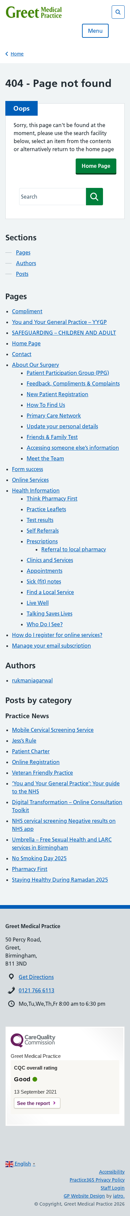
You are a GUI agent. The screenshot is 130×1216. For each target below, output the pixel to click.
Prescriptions (42, 541)
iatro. (119, 1196)
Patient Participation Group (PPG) (68, 372)
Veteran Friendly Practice (42, 772)
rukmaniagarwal (32, 680)
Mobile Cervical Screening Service (53, 730)
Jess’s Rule (24, 740)
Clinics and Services (50, 560)
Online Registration (36, 762)
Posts (22, 273)
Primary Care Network (54, 415)
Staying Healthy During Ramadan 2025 (60, 879)
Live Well (38, 602)
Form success (27, 469)
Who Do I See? (45, 624)
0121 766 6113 (36, 990)
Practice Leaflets (46, 509)
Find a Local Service (50, 592)
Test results (40, 520)
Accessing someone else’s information (73, 447)
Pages (23, 252)
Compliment (27, 311)
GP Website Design (84, 1196)
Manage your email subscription (51, 645)
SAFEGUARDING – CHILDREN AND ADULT (64, 332)
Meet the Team (45, 458)
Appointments (44, 570)
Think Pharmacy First (52, 498)
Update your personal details (62, 426)
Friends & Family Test (52, 437)
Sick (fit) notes (44, 581)
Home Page (96, 165)
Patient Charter (31, 751)
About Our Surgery (35, 364)
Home (17, 54)
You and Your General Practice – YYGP (59, 322)
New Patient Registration (57, 394)
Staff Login (113, 1188)
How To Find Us (46, 405)
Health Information (36, 490)
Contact (21, 354)
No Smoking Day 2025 (39, 858)
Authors (26, 263)
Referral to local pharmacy (73, 549)
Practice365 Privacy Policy (97, 1180)
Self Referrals (43, 530)
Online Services (30, 479)
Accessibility (112, 1172)
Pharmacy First (29, 869)
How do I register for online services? (57, 635)
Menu (95, 30)
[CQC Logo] (33, 1045)
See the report (33, 1103)
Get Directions (36, 977)
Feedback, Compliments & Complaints (73, 383)
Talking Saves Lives (49, 613)
